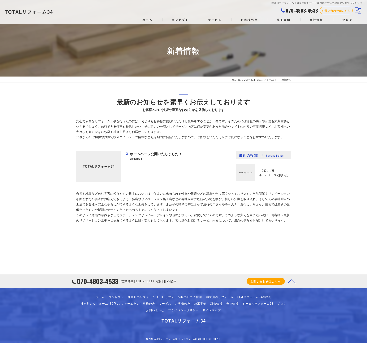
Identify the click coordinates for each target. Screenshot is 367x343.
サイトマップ (212, 310)
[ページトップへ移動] (291, 281)
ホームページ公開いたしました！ (156, 153)
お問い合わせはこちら (336, 10)
